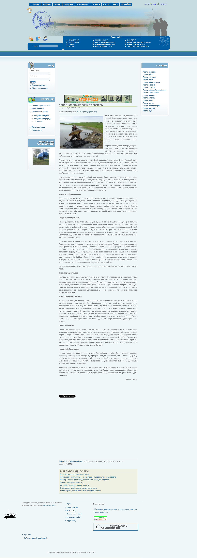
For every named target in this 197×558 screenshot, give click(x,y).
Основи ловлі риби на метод (71, 483)
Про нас (148, 4)
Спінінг (71, 44)
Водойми (126, 5)
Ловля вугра (148, 75)
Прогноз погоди (38, 127)
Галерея (96, 5)
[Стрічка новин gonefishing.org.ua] (31, 42)
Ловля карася (149, 88)
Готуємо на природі (42, 119)
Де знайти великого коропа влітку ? (74, 485)
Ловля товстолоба (151, 93)
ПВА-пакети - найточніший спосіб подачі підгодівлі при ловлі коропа (88, 477)
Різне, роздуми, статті (103, 46)
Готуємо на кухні (41, 116)
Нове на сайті (38, 109)
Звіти (115, 5)
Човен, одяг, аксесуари (136, 44)
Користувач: (35, 70)
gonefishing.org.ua (49, 505)
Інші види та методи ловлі (105, 42)
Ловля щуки (148, 111)
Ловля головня (149, 77)
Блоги (106, 5)
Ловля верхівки (149, 72)
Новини (47, 5)
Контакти (154, 4)
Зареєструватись (39, 85)
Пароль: (33, 76)
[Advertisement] (98, 53)
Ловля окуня (148, 103)
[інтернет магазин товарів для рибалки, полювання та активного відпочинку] (98, 103)
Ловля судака (149, 98)
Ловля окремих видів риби (105, 44)
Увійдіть (62, 461)
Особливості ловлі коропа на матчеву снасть (78, 488)
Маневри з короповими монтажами (74, 474)
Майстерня (131, 40)
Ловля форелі (149, 95)
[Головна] (43, 30)
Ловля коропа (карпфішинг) (154, 90)
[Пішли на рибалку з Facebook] (45, 42)
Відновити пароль (39, 88)
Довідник (68, 5)
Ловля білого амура (151, 82)
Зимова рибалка (101, 40)
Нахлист (72, 46)
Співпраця (163, 4)
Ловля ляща (148, 100)
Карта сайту (37, 130)
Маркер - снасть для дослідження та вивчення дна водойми (84, 480)
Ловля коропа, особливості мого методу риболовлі (80, 491)
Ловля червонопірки (151, 106)
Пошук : (36, 46)
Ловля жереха (149, 85)
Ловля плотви (149, 108)
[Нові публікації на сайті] (29, 12)
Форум (57, 5)
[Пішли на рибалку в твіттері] (38, 42)
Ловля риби (82, 5)
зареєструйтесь (76, 461)
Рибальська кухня (40, 112)
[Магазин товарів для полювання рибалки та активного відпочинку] (100, 516)
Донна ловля (74, 42)
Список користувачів (41, 106)
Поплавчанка (74, 40)
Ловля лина (148, 80)
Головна (35, 5)
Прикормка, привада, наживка (139, 42)
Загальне (38, 122)
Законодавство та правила (138, 46)
